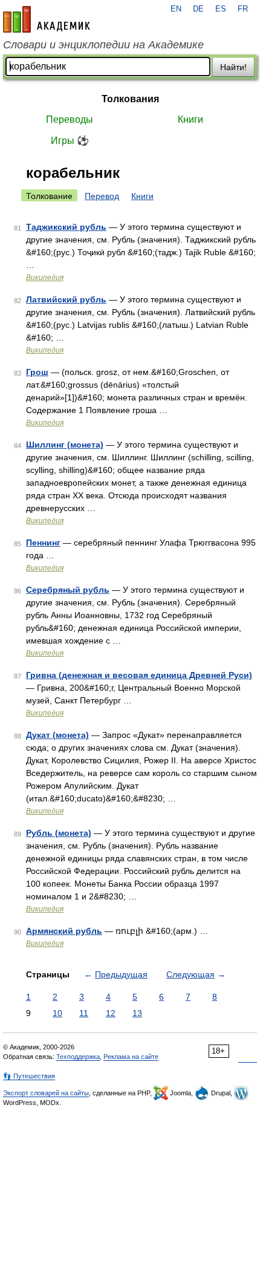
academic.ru (46, 19)
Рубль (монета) (58, 833)
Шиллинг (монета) (64, 444)
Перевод (102, 196)
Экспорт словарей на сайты (46, 1093)
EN (176, 9)
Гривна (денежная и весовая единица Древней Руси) (139, 675)
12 (110, 1013)
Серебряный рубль (67, 590)
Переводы (69, 119)
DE (198, 9)
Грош (37, 372)
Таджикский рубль (66, 227)
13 (137, 1013)
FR (243, 9)
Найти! (233, 67)
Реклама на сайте (130, 1056)
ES (220, 9)
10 (57, 1013)
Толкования (130, 99)
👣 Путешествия (29, 1076)
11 (83, 1013)
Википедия (44, 277)
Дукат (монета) (57, 735)
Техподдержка (78, 1056)
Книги (190, 119)
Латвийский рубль (66, 299)
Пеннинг (43, 542)
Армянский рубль (64, 931)
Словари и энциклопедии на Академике (103, 45)
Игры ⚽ (70, 140)
